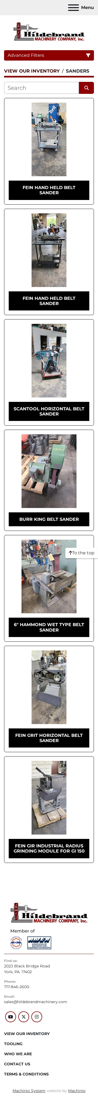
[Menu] (73, 7)
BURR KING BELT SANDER (49, 519)
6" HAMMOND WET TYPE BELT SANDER (49, 627)
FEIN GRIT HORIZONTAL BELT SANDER (49, 738)
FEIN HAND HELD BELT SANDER (49, 190)
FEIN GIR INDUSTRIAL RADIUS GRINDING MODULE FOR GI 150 (49, 848)
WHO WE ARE (18, 1053)
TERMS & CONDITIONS (26, 1074)
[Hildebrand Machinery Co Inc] (49, 912)
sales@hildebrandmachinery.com (35, 1001)
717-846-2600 (16, 986)
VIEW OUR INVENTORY (27, 1033)
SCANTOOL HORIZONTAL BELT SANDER (49, 411)
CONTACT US (17, 1064)
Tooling (13, 1043)
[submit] (86, 88)
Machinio (76, 1090)
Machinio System (29, 1090)
